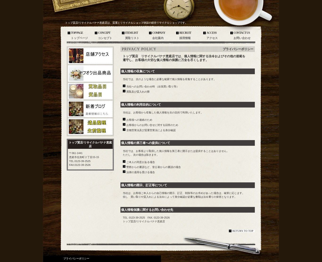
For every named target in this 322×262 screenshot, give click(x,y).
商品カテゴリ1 (90, 91)
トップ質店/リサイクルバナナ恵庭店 (99, 14)
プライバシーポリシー (76, 258)
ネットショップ (90, 73)
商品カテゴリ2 (90, 109)
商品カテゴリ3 (90, 126)
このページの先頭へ (242, 231)
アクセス (90, 55)
